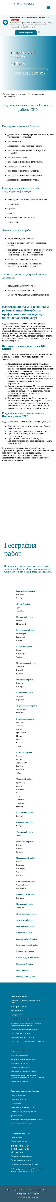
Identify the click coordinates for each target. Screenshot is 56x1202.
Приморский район (24, 904)
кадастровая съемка (17, 1015)
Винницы (19, 875)
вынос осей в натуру (18, 1095)
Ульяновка (20, 800)
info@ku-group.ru (17, 1152)
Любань (19, 786)
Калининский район (25, 951)
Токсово (19, 746)
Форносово (20, 806)
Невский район (22, 970)
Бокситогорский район (26, 630)
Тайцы (18, 773)
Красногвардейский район (27, 958)
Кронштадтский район (26, 895)
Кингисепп (20, 594)
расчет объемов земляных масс (21, 1124)
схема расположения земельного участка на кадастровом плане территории (26, 1024)
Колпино (19, 621)
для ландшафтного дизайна (20, 1067)
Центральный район (25, 926)
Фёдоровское (20, 803)
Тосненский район (24, 779)
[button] (48, 7)
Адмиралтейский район (26, 939)
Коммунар (19, 766)
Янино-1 (19, 729)
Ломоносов (20, 667)
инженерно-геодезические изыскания (23, 1071)
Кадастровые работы (19, 996)
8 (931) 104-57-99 (24, 4)
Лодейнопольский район (26, 706)
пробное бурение (16, 1137)
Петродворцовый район (26, 663)
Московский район (24, 964)
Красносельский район (26, 881)
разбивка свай (16, 1103)
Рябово (18, 793)
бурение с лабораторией (19, 1141)
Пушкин (19, 849)
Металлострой (21, 624)
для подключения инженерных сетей (23, 1059)
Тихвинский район (24, 832)
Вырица (19, 756)
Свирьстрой (20, 713)
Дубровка (19, 726)
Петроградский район (25, 977)
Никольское (20, 789)
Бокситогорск (21, 634)
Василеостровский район (27, 945)
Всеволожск (20, 722)
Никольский (20, 868)
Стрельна (19, 673)
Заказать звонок (29, 73)
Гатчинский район (24, 752)
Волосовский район (24, 813)
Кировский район (24, 933)
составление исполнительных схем (22, 1107)
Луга (18, 607)
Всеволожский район (25, 719)
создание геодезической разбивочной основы (26, 1120)
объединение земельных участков (22, 1037)
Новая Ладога (21, 654)
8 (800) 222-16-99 (20, 1148)
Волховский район (24, 647)
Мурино (19, 736)
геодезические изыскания (19, 1082)
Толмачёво (20, 611)
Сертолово (20, 743)
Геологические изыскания (20, 1133)
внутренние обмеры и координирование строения (27, 1019)
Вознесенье (20, 865)
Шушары (19, 852)
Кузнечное (19, 683)
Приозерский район (24, 680)
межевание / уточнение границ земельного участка (25, 1001)
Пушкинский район (24, 842)
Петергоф (19, 670)
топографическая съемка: (19, 1055)
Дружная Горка (21, 763)
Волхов (18, 650)
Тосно (18, 796)
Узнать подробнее (25, 33)
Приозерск (20, 687)
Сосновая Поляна (22, 885)
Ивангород (20, 598)
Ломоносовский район (26, 914)
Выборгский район (24, 693)
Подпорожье (20, 872)
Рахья (18, 739)
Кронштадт (20, 898)
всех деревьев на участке (19, 1063)
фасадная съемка (16, 1116)
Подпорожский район (25, 858)
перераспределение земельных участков (24, 1029)
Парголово (20, 700)
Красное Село (21, 888)
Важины (19, 862)
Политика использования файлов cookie (24, 1164)
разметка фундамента (18, 1099)
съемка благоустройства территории (23, 1111)
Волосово (19, 816)
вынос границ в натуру (19, 1007)
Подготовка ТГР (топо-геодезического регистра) (27, 1041)
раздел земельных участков (20, 1033)
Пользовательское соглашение (21, 1160)
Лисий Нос (20, 908)
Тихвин (18, 835)
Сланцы (19, 826)
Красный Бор (20, 783)
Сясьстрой (19, 657)
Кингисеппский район (25, 591)
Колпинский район (24, 617)
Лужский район (23, 604)
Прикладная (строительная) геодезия (25, 1091)
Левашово (19, 696)
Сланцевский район (25, 822)
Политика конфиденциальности (21, 1156)
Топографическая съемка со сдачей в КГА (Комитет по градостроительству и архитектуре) (27, 1076)
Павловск (19, 845)
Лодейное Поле (21, 709)
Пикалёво (19, 640)
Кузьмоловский (21, 733)
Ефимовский (20, 637)
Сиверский (20, 769)
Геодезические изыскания (20, 1051)
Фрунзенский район (25, 920)
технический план (17, 1011)
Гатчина (19, 759)
